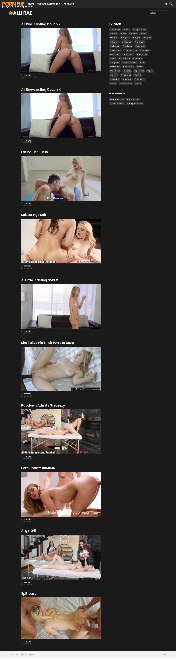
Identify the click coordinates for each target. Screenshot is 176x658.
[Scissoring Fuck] (61, 241)
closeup (115, 46)
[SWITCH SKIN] (166, 4)
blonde (115, 42)
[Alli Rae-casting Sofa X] (61, 306)
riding (138, 75)
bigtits (137, 37)
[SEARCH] (171, 4)
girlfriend (116, 54)
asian (114, 33)
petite (128, 71)
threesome (127, 83)
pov (151, 71)
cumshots (116, 50)
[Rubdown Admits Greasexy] (61, 431)
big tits (148, 37)
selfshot (115, 79)
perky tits (116, 71)
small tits (141, 79)
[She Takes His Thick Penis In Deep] (61, 369)
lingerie (115, 62)
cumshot (141, 46)
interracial (125, 58)
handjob (129, 54)
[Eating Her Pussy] (61, 178)
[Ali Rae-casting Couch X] (61, 50)
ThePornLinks (118, 103)
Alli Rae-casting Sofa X (39, 280)
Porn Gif (13, 4)
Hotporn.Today (136, 103)
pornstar (140, 71)
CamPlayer (134, 99)
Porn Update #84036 (38, 468)
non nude (129, 66)
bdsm (114, 37)
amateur (116, 29)
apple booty (140, 29)
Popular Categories (48, 3)
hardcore (143, 54)
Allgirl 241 (28, 530)
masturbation (130, 62)
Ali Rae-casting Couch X (41, 24)
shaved (128, 79)
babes (134, 33)
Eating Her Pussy (34, 152)
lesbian (138, 58)
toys (139, 83)
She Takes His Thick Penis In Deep (47, 342)
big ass (126, 37)
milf (143, 62)
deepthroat (132, 50)
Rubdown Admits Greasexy (43, 405)
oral (141, 66)
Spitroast (28, 593)
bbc (144, 33)
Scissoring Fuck (33, 214)
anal (128, 29)
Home (31, 3)
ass (124, 33)
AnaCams (69, 3)
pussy (114, 75)
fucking (145, 50)
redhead (127, 75)
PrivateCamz (118, 99)
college (128, 46)
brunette (141, 42)
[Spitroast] (61, 618)
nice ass (116, 66)
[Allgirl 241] (61, 557)
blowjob (127, 42)
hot (113, 58)
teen (114, 83)
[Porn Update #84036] (61, 494)
